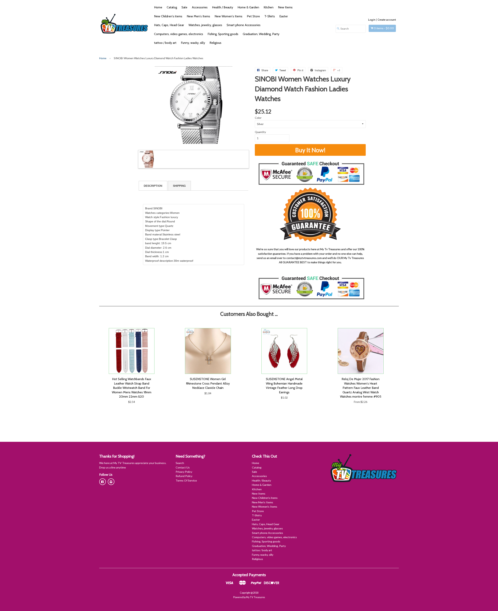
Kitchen (269, 7)
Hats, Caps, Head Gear (169, 25)
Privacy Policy (184, 471)
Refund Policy (184, 476)
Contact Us (183, 467)
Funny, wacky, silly (193, 43)
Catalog (172, 7)
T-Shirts (269, 16)
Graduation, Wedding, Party (261, 34)
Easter (283, 16)
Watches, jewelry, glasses (205, 25)
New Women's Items (228, 16)
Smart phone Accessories (243, 25)
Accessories (200, 7)
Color (258, 117)
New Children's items (168, 16)
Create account (387, 19)
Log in (371, 19)
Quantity (260, 132)
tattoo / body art (165, 43)
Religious (215, 43)
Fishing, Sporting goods (223, 34)
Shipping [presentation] (179, 185)
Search (180, 463)
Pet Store (253, 16)
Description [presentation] (153, 185)
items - (384, 28)
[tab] (153, 186)
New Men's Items (198, 16)
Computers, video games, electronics (178, 34)
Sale (184, 7)
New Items (285, 7)
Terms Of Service (186, 480)
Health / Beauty (222, 7)
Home (158, 7)
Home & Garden (248, 7)
